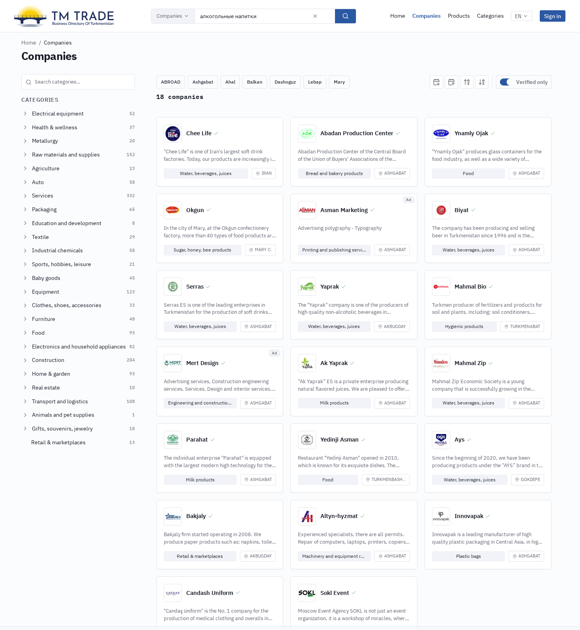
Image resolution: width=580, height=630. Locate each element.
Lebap (315, 82)
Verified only (532, 82)
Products (459, 15)
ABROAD (170, 82)
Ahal (230, 82)
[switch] (506, 82)
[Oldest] (451, 82)
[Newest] (436, 82)
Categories (490, 15)
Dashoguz (285, 82)
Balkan (254, 82)
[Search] (345, 16)
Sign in (552, 16)
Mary (339, 82)
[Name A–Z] (466, 82)
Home (397, 15)
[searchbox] (78, 82)
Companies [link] (58, 42)
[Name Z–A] (481, 82)
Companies (169, 16)
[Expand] (25, 113)
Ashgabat (203, 82)
